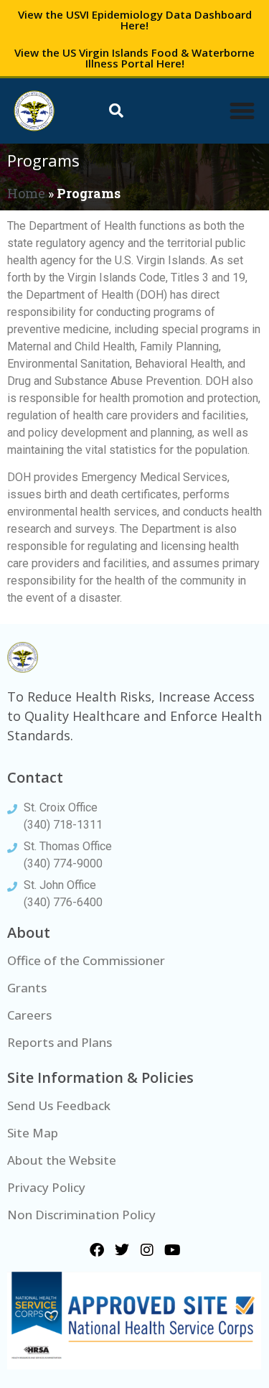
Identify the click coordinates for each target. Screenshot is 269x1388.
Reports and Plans (59, 1042)
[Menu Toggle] (242, 111)
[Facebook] (97, 1250)
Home (26, 193)
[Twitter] (122, 1250)
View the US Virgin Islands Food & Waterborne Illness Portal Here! (134, 57)
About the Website (61, 1160)
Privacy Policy (46, 1187)
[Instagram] (147, 1250)
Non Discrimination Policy (81, 1214)
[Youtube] (172, 1250)
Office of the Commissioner (86, 960)
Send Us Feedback (58, 1105)
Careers (29, 1015)
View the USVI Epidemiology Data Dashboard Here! (135, 19)
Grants (27, 987)
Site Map (32, 1132)
